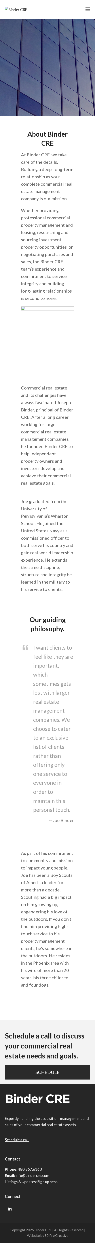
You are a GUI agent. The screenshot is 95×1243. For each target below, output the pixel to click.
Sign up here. (47, 1181)
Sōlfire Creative (56, 1235)
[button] (88, 9)
